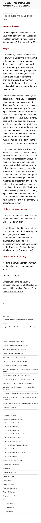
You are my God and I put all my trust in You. (17, 375)
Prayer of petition (8, 484)
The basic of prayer (9, 504)
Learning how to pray (9, 472)
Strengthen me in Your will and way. (14, 357)
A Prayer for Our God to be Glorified (16, 434)
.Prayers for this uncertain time (13, 420)
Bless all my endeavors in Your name (14, 349)
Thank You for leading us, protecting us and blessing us (20, 393)
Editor (19, 13)
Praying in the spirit (9, 496)
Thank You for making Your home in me (15, 365)
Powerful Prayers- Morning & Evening (17, 4)
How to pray (7, 468)
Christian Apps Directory (11, 465)
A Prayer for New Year (12, 430)
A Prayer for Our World (12, 441)
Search (5, 500)
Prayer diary (7, 480)
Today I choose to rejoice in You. (13, 353)
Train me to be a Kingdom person (13, 342)
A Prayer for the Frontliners (14, 449)
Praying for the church (10, 488)
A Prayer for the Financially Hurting (16, 445)
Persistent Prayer (8, 476)
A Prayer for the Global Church (15, 452)
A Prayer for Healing (11, 426)
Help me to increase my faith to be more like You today (20, 403)
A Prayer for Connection (13, 423)
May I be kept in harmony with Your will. (15, 345)
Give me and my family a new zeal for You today (18, 383)
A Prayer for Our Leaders (13, 438)
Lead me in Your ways (10, 407)
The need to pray (8, 511)
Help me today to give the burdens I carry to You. (18, 379)
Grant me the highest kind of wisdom (15, 361)
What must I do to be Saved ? (16, 282)
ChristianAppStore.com (15, 304)
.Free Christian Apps (9, 416)
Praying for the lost (9, 492)
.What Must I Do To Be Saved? (12, 461)
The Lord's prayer (8, 508)
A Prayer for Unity (11, 456)
